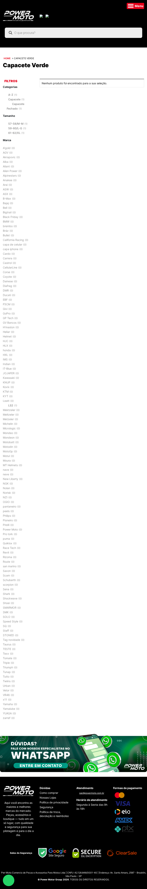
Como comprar (49, 792)
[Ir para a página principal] (18, 15)
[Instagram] (70, 868)
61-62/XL (14, 132)
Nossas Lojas (48, 797)
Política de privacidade (54, 802)
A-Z (10, 94)
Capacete (14, 99)
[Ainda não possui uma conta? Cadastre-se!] (48, 16)
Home (7, 58)
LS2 (10, 405)
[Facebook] (77, 868)
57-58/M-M (16, 123)
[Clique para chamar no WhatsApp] (73, 753)
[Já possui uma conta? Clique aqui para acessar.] (42, 16)
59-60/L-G (15, 128)
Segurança (46, 807)
